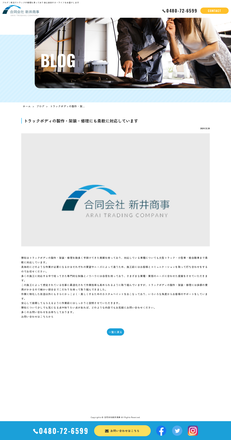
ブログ (40, 106)
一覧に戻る (115, 332)
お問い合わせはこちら (125, 431)
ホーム (27, 106)
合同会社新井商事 (112, 417)
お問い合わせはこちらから (37, 316)
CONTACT (214, 11)
